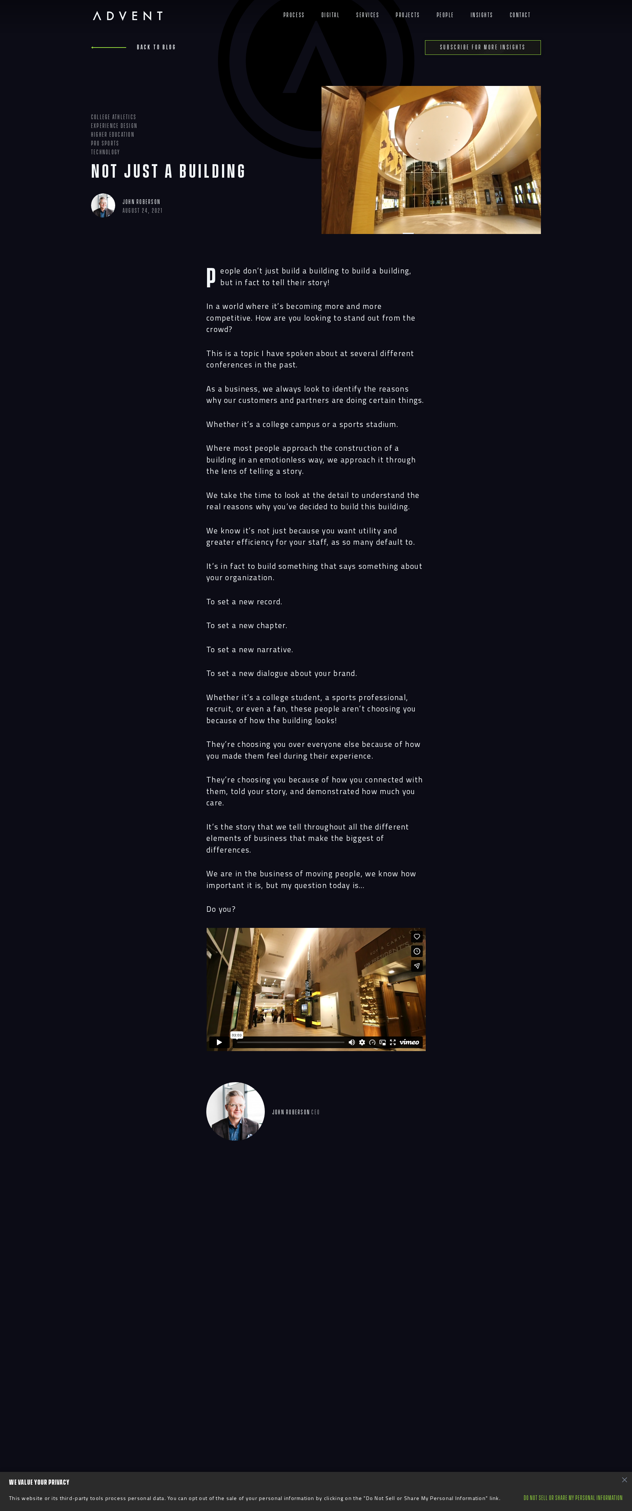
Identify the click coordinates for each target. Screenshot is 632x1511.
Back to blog (156, 47)
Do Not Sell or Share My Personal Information (573, 1498)
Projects (408, 15)
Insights (482, 15)
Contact (520, 15)
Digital (330, 15)
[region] (316, 1491)
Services (367, 15)
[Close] (624, 1479)
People (445, 15)
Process (294, 15)
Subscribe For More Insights (483, 47)
